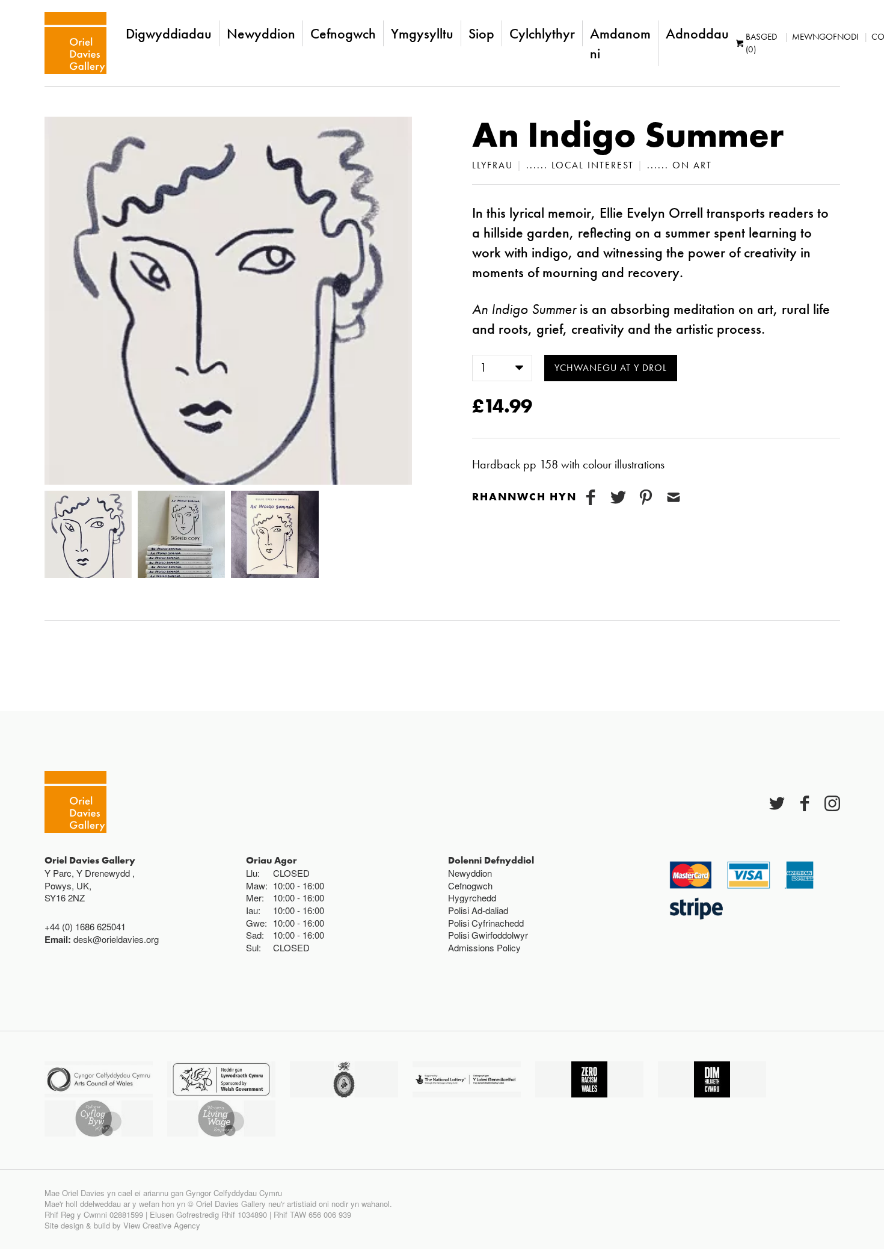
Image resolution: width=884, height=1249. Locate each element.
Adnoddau (697, 33)
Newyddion (261, 33)
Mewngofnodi (825, 37)
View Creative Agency (161, 1225)
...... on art (679, 165)
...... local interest (580, 165)
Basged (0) (761, 43)
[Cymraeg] (75, 43)
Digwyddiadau (169, 33)
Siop (481, 33)
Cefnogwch (343, 33)
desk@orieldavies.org (116, 939)
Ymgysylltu (422, 33)
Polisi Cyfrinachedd (486, 922)
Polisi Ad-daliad (478, 910)
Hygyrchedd (472, 897)
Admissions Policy (484, 947)
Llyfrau (492, 165)
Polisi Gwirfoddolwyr (488, 934)
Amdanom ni (620, 43)
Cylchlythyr (542, 33)
